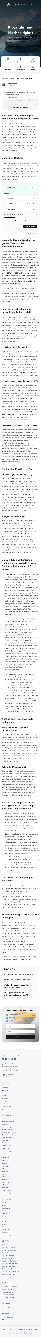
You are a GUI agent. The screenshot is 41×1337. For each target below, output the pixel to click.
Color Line (5, 1140)
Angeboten (22, 959)
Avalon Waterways (7, 1129)
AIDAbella (5, 1161)
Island (4, 1219)
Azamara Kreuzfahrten (9, 1132)
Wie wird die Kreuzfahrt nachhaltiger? (17, 980)
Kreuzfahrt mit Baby (8, 1255)
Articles (20, 1329)
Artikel (12, 78)
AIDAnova (5, 1177)
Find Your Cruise (11, 1329)
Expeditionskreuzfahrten (9, 1287)
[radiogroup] (20, 203)
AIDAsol (4, 1185)
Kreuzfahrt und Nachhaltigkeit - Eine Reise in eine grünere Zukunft (20, 93)
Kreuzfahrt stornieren (8, 1247)
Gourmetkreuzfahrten (8, 1295)
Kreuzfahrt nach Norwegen (10, 1263)
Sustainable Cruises (32, 1329)
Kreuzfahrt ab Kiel (7, 1269)
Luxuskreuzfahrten (8, 1297)
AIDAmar (5, 1174)
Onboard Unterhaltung (9, 1250)
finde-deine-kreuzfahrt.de (11, 1056)
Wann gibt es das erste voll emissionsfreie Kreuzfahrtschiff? (16, 994)
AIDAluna (5, 1171)
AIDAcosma (5, 1166)
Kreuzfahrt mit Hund (8, 1274)
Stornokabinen (6, 1307)
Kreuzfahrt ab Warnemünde (10, 1271)
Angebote (5, 1090)
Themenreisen (6, 1106)
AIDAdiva (5, 1169)
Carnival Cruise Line (8, 1135)
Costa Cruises (22, 372)
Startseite (5, 78)
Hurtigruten (9, 619)
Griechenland (6, 1213)
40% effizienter (21, 534)
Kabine (6, 193)
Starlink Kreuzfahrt (8, 1253)
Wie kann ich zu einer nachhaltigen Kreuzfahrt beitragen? (17, 986)
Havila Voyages (10, 574)
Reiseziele (5, 1101)
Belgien (4, 1205)
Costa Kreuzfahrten (8, 1143)
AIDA (32, 294)
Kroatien (4, 1227)
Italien (4, 1221)
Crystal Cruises (6, 1145)
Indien (4, 1216)
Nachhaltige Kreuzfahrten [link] (25, 78)
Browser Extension (7, 1317)
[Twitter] (3, 1059)
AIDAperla (5, 1179)
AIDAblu (4, 1163)
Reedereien (5, 1098)
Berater (4, 1095)
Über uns (5, 1109)
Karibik (4, 1224)
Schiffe (4, 1103)
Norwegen (5, 1232)
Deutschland (6, 1208)
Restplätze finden (7, 1245)
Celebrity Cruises (7, 1137)
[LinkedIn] (12, 1059)
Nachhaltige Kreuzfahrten (10, 1261)
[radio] (6, 198)
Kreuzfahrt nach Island (9, 1266)
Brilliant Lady (6, 1190)
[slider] (15, 217)
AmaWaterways (7, 1127)
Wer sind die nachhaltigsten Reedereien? (19, 974)
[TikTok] (15, 1059)
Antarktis (5, 1203)
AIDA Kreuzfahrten (8, 1121)
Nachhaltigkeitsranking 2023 (17, 566)
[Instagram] (9, 1059)
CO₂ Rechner (6, 1320)
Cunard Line (5, 1148)
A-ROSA (4, 1119)
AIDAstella (5, 1187)
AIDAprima (5, 1182)
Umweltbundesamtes (28, 265)
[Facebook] (6, 1059)
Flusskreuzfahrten (7, 1292)
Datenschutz (28, 1333)
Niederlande (6, 1229)
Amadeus (5, 1124)
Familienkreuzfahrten (8, 1289)
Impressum (19, 1333)
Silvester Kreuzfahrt (8, 1258)
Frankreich (5, 1211)
